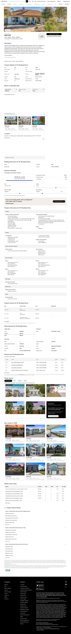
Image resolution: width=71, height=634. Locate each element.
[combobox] (17, 1)
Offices (5, 597)
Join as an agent (7, 591)
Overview (9, 4)
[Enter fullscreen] (43, 139)
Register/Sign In (66, 1)
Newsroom (6, 598)
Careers (5, 593)
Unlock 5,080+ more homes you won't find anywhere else (56, 408)
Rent (33, 1)
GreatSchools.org (21, 374)
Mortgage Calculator (24, 600)
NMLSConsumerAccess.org (54, 628)
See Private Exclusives (53, 416)
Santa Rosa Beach (20, 135)
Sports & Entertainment (24, 614)
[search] (27, 1)
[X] (66, 586)
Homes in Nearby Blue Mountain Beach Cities (15, 527)
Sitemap (21, 623)
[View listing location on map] (41, 36)
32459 (21, 38)
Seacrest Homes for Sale (9, 536)
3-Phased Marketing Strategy (26, 590)
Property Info (21, 4)
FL (9, 135)
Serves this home (42, 362)
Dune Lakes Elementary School (17, 362)
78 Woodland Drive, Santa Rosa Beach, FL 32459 (14, 493)
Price (15, 380)
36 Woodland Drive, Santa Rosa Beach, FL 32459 (14, 495)
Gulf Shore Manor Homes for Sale (11, 520)
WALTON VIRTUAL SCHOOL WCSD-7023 (19, 370)
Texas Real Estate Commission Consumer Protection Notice (46, 620)
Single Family (16, 74)
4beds (5, 37)
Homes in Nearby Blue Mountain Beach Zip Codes (16, 544)
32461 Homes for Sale (9, 548)
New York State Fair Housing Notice (42, 622)
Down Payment (39, 189)
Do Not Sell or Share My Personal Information (45, 592)
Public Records (37, 4)
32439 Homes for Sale (9, 553)
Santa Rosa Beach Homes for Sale (11, 534)
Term (5, 184)
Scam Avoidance (42, 594)
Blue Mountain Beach (28, 135)
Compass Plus (23, 604)
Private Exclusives (23, 586)
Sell (35, 1)
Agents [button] (58, 1)
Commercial (22, 613)
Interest (37, 184)
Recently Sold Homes (24, 622)
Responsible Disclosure (50, 594)
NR (6, 370)
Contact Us (6, 595)
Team (5, 586)
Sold (15, 67)
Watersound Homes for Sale (10, 532)
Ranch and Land (23, 618)
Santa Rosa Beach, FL (15, 38)
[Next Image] (16, 120)
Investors (6, 590)
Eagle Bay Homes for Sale (9, 522)
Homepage (6, 135)
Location (15, 4)
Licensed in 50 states (40, 629)
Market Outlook (23, 591)
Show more (7, 524)
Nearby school (42, 370)
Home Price (6, 189)
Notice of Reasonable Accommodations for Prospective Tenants (47, 624)
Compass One (23, 593)
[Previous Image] (6, 120)
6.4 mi (62, 365)
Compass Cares (23, 606)
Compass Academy (24, 602)
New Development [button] (51, 1)
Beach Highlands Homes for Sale (11, 515)
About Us (6, 584)
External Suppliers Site (24, 620)
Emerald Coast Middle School (17, 365)
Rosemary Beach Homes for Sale (10, 538)
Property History (29, 4)
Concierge (22, 584)
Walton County (17, 78)
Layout (25, 380)
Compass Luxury (23, 597)
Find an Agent (23, 598)
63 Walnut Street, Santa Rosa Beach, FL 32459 (13, 498)
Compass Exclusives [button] (41, 1)
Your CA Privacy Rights (42, 596)
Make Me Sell (23, 595)
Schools (43, 4)
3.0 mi (62, 367)
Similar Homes (49, 4)
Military (21, 616)
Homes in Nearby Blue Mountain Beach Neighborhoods (17, 511)
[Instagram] (66, 581)
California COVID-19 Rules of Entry (59, 595)
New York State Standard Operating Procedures (44, 623)
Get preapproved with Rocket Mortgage (54, 36)
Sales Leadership (7, 588)
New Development (24, 611)
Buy (30, 1)
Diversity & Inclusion (24, 607)
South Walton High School (16, 367)
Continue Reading (8, 55)
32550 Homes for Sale (9, 546)
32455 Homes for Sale (9, 555)
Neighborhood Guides (24, 609)
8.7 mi (62, 362)
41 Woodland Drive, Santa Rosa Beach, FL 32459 (14, 491)
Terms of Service (57, 592)
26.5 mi (62, 370)
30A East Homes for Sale (9, 513)
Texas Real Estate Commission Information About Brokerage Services (48, 619)
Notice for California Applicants (46, 595)
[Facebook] (66, 584)
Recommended (8, 380)
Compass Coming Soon (24, 588)
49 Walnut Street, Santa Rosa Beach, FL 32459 (13, 500)
